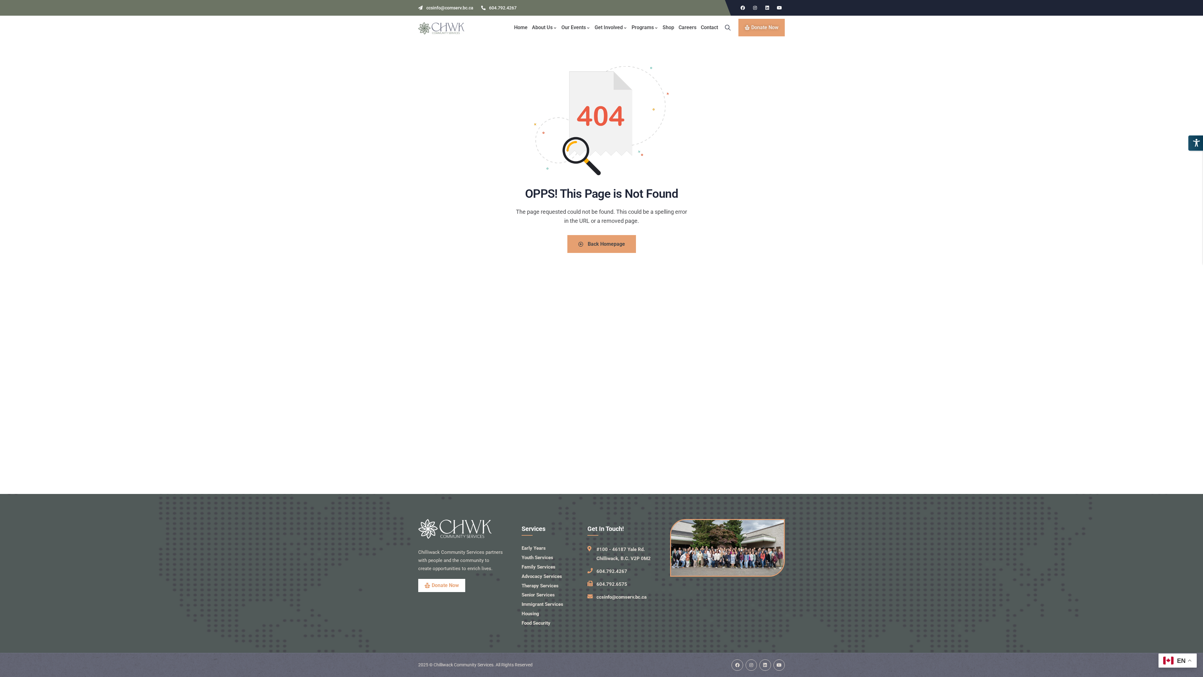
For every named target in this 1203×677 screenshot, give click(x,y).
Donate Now (445, 585)
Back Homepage (605, 244)
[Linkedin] (767, 8)
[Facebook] (743, 8)
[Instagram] (755, 8)
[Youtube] (779, 8)
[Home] (441, 28)
